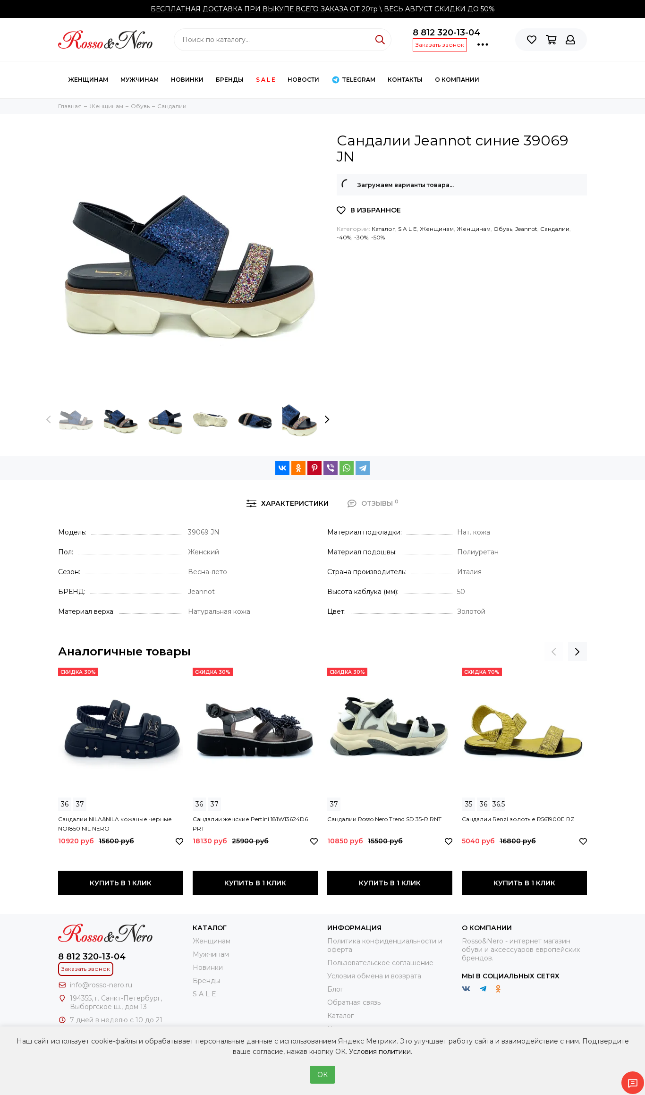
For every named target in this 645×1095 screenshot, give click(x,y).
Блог (335, 989)
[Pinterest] (314, 468)
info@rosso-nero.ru (101, 985)
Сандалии (554, 228)
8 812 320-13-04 (446, 32)
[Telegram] (363, 468)
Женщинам (88, 79)
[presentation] (48, 419)
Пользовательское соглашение (380, 963)
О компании (457, 79)
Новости (303, 79)
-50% (378, 237)
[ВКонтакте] (282, 468)
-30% (361, 237)
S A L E (265, 79)
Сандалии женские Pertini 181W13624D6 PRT (250, 823)
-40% (344, 237)
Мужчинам (139, 79)
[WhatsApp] (346, 468)
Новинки (187, 79)
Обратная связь (354, 1002)
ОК (322, 1074)
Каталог (383, 228)
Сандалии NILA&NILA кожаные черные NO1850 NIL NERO (115, 823)
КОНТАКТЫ (405, 79)
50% (488, 9)
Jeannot (526, 228)
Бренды (230, 79)
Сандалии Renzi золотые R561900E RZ (518, 819)
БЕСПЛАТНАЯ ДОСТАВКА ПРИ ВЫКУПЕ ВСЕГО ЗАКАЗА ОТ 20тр (264, 9)
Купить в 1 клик (121, 883)
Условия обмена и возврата (374, 976)
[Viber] (330, 468)
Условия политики (380, 1051)
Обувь (502, 228)
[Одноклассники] (298, 468)
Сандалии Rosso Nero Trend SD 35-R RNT (384, 819)
